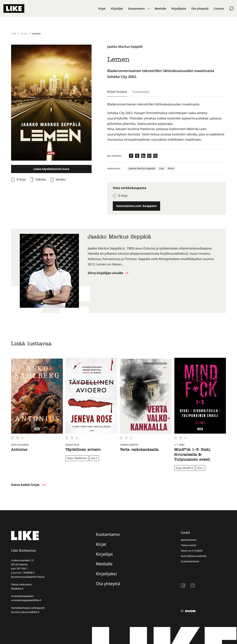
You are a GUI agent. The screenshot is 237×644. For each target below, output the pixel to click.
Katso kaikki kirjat (25, 485)
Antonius (19, 450)
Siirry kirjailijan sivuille (106, 273)
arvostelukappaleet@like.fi (26, 600)
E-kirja (122, 196)
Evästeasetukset (190, 561)
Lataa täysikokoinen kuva (51, 169)
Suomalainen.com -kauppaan (136, 206)
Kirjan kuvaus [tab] (117, 91)
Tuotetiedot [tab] (140, 92)
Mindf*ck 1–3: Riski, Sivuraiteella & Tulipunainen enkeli (192, 455)
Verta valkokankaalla (139, 450)
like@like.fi (17, 588)
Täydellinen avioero (83, 450)
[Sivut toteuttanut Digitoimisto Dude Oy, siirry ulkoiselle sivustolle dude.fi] (188, 611)
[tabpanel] (166, 122)
